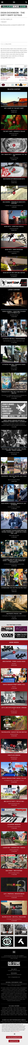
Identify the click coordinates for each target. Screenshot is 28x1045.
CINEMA (24, 1007)
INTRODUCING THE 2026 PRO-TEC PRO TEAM (14, 587)
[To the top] (14, 952)
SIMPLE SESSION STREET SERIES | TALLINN (14, 778)
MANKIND (3, 1011)
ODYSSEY (13, 1011)
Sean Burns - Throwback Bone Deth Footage (14, 202)
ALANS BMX (4, 1007)
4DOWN (25, 1014)
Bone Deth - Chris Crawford (14, 249)
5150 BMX (19, 1021)
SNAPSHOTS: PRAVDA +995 (14, 613)
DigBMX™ (22, 955)
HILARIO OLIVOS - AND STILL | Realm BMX (14, 917)
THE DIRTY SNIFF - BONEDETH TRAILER (14, 131)
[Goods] (7, 635)
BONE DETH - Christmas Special (14, 226)
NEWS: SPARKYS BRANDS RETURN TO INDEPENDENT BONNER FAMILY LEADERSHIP (14, 421)
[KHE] (21, 941)
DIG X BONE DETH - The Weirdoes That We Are (14, 155)
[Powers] (21, 628)
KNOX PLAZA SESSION (14, 755)
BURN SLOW (18, 1007)
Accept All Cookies (14, 1041)
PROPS (22, 1011)
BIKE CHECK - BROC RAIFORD (14, 870)
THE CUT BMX (10, 1009)
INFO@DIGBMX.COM (15, 977)
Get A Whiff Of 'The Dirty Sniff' (14, 108)
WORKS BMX (20, 1014)
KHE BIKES (11, 1010)
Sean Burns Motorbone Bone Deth (14, 179)
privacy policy (16, 1031)
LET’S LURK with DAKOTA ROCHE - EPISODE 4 (14, 708)
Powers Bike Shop (12, 1023)
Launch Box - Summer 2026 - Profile (14, 847)
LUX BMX (25, 1010)
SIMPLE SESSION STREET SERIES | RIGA (14, 684)
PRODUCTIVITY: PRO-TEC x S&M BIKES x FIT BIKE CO (14, 392)
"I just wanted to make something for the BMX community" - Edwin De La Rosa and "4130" (14, 532)
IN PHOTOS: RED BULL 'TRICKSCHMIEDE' (14, 338)
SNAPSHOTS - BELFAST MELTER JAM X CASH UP (14, 477)
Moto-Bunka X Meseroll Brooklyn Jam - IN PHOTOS (14, 504)
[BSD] (21, 929)
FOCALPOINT (22, 1009)
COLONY (4, 1009)
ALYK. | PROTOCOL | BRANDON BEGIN (14, 893)
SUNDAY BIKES (19, 1013)
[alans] (14, 6)
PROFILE (18, 1011)
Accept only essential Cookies (14, 1037)
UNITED (12, 1014)
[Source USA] (7, 628)
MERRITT (8, 1011)
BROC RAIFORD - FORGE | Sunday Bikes (14, 661)
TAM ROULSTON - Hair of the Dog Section (14, 732)
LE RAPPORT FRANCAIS (14, 824)
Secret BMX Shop (21, 1023)
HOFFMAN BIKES (4, 1010)
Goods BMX (24, 1021)
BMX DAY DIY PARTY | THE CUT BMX (14, 801)
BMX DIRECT (10, 1007)
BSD (14, 1007)
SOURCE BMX (12, 1013)
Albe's (2, 1021)
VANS (15, 1014)
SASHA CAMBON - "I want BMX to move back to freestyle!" (14, 312)
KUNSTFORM (19, 1010)
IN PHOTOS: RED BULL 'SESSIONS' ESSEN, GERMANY (14, 365)
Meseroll (5, 1023)
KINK (15, 1010)
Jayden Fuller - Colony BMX (6, 78)
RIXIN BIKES (6, 1013)
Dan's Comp (13, 1021)
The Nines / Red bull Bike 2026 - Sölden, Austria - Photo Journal (14, 449)
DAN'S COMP (16, 1009)
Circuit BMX (7, 1021)
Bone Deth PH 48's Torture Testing (14, 272)
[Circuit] (21, 635)
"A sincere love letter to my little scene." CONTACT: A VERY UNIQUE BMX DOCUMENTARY (14, 561)
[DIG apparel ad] (14, 85)
